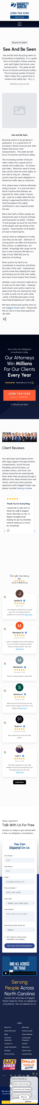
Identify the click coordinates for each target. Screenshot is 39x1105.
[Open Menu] (19, 24)
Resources (25, 1047)
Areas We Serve (10, 1031)
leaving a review (24, 488)
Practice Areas (27, 1031)
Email (6, 877)
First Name (8, 856)
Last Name (8, 866)
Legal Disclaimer (10, 1047)
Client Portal (26, 1050)
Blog (6, 1034)
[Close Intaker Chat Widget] (36, 1073)
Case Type (8, 899)
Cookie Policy (27, 1054)
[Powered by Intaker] (28, 1101)
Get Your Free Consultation (19, 945)
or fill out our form (19, 404)
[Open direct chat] (33, 1073)
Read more (28, 614)
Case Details (8, 909)
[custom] (15, 1076)
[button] (4, 531)
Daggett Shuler (13, 307)
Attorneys (25, 1027)
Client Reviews (27, 1034)
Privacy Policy (9, 1054)
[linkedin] (23, 1076)
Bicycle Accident (19, 42)
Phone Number (10, 888)
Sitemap (7, 1050)
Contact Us (8, 1043)
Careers (25, 1043)
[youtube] (28, 1076)
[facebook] (11, 1076)
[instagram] (19, 1076)
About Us (7, 1027)
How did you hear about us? (14, 925)
